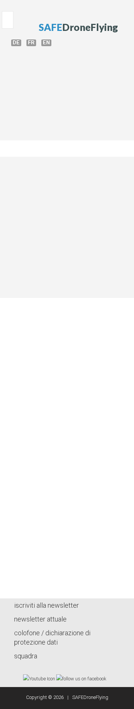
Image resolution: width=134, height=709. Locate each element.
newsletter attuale (40, 619)
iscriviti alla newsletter (46, 605)
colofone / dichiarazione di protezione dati (52, 637)
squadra (25, 656)
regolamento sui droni (66, 125)
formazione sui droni (66, 90)
